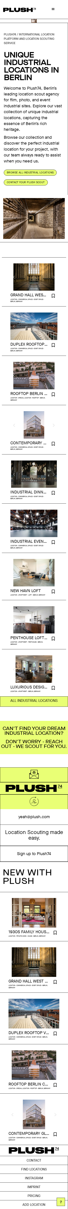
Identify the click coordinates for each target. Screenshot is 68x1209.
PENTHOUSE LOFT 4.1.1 (29, 638)
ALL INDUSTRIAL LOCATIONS (34, 700)
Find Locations (34, 1169)
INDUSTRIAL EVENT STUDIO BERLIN (29, 541)
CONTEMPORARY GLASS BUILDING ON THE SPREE (29, 443)
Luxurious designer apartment (29, 687)
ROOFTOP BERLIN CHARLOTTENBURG (29, 393)
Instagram (34, 1178)
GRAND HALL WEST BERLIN (29, 295)
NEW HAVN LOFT (25, 590)
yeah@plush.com (34, 816)
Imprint (34, 1187)
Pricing (34, 1196)
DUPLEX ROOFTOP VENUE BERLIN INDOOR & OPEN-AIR (29, 344)
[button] (53, 9)
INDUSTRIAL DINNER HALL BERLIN (29, 492)
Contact (34, 1160)
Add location (33, 1204)
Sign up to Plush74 (34, 853)
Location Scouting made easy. (34, 835)
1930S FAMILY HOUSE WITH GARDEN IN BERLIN (29, 932)
